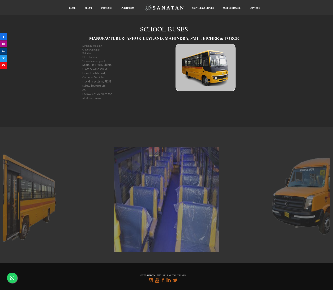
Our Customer (232, 7)
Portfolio (127, 7)
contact (255, 7)
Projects (106, 7)
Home (72, 7)
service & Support (203, 7)
